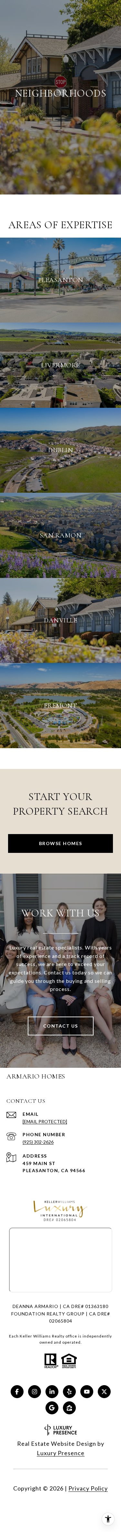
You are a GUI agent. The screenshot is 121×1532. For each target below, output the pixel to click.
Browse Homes (60, 843)
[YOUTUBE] (86, 1391)
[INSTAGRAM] (34, 1391)
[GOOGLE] (51, 1407)
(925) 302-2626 (38, 1142)
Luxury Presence (61, 1452)
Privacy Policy (88, 1488)
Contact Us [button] (60, 1026)
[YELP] (69, 1391)
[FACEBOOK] (17, 1391)
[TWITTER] (104, 1391)
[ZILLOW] (69, 1407)
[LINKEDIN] (51, 1391)
